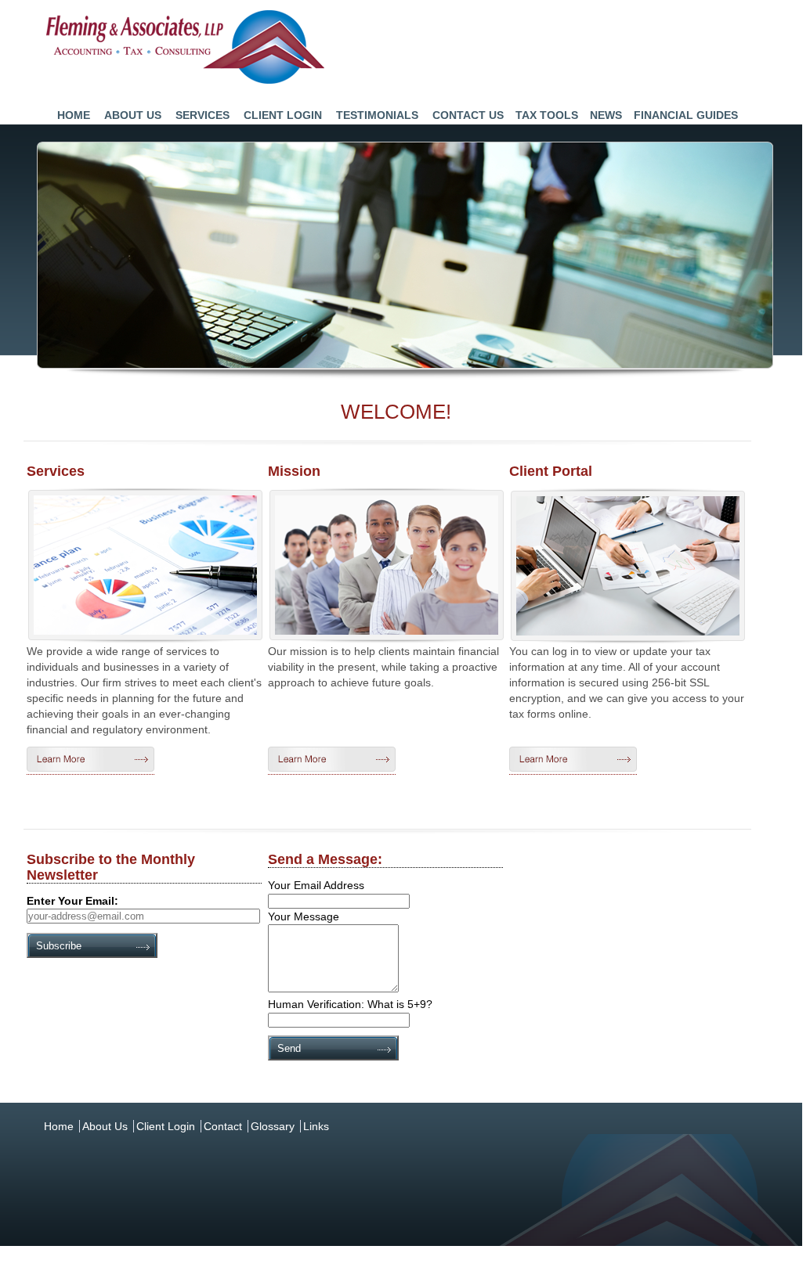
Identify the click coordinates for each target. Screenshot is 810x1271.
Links (316, 1126)
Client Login (283, 115)
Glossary (273, 1126)
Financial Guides (686, 115)
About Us (132, 115)
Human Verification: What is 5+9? (350, 1004)
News (606, 115)
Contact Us (468, 115)
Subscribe (58, 946)
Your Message (303, 916)
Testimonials (377, 115)
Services (202, 115)
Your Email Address (316, 885)
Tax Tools (546, 115)
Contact (223, 1126)
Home (73, 115)
